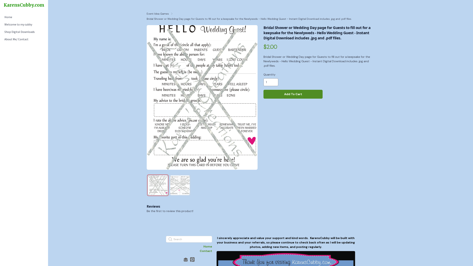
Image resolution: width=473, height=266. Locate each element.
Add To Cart (293, 94)
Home (207, 246)
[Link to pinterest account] (192, 259)
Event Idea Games (158, 13)
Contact (206, 251)
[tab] (157, 185)
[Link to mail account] (185, 259)
